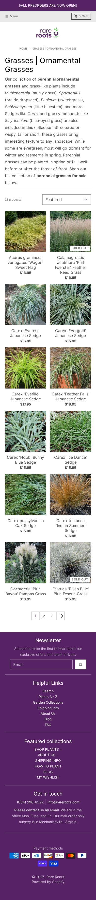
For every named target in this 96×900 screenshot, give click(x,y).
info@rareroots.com (63, 802)
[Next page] (60, 616)
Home (23, 48)
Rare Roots (55, 877)
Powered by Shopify (48, 882)
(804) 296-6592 (30, 802)
